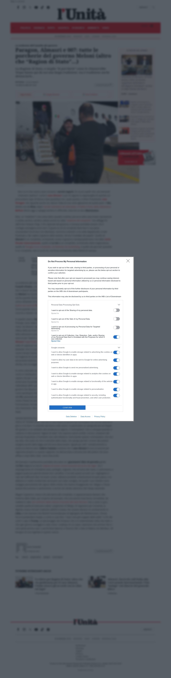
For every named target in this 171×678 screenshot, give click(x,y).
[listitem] (85, 304)
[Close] (128, 261)
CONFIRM (67, 408)
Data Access (85, 416)
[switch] (116, 310)
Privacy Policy (99, 416)
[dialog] (85, 339)
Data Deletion (71, 416)
